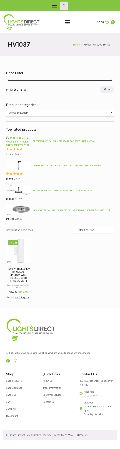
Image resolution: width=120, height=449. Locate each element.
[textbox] (59, 112)
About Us (47, 380)
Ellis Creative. (80, 434)
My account (12, 415)
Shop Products (14, 380)
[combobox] (60, 112)
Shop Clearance (14, 387)
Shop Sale (11, 394)
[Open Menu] (54, 5)
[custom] (8, 361)
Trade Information (52, 387)
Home (76, 44)
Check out (11, 408)
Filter (107, 89)
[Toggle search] (64, 6)
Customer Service (52, 394)
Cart (8, 401)
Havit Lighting (22, 297)
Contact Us (49, 401)
